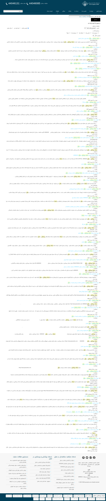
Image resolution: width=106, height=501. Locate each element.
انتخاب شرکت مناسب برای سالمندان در (87, 430)
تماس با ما (84, 11)
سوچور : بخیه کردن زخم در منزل (43, 481)
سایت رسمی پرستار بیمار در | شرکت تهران (85, 307)
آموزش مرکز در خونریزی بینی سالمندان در (85, 120)
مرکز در (93, 371)
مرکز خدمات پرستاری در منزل (100, 498)
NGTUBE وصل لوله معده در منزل (43, 478)
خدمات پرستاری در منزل (68, 496)
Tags (68, 33)
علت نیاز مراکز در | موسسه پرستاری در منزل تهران (83, 251)
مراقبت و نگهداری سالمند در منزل (67, 460)
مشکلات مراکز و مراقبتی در (88, 146)
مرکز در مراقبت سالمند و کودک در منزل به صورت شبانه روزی (81, 260)
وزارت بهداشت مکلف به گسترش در (87, 86)
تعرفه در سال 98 (91, 102)
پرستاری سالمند (42, 498)
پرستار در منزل (88, 496)
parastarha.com (88, 482)
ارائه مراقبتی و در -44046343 (88, 387)
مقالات (69, 11)
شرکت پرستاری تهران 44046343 (67, 467)
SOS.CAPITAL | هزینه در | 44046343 (86, 155)
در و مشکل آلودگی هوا (89, 292)
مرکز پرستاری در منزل (91, 498)
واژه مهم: (9, 28)
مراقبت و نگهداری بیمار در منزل (67, 470)
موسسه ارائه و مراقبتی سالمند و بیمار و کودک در (83, 283)
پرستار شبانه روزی (48, 498)
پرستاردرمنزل (50, 496)
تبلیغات (57, 11)
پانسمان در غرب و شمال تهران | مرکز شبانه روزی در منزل (82, 138)
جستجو (95, 19)
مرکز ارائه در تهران (90, 164)
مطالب (63, 11)
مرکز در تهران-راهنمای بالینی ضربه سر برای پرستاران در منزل (81, 95)
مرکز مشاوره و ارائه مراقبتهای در (87, 69)
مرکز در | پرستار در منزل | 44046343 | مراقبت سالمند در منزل (81, 267)
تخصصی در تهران (90, 242)
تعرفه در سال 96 (90, 224)
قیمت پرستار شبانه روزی (83, 498)
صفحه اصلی (99, 11)
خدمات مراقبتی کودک (69, 473)
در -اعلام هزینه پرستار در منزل (88, 330)
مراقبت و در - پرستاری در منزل (88, 111)
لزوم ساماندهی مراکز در (89, 274)
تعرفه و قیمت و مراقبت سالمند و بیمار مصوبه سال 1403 (83, 403)
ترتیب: (97, 28)
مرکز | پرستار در (91, 180)
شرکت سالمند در (90, 364)
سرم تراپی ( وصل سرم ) (45, 468)
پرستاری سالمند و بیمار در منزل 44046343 (65, 479)
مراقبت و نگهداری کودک (69, 476)
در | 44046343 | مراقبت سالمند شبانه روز (85, 198)
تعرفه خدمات (50, 11)
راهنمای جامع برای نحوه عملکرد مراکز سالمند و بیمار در (82, 173)
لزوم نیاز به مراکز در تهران (88, 233)
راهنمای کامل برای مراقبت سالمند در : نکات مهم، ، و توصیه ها (83, 412)
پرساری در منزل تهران (58, 496)
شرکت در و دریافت (90, 215)
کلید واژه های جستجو (95, 17)
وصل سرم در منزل (9, 495)
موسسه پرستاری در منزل (79, 496)
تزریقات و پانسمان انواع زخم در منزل (43, 475)
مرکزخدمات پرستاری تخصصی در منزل (42, 462)
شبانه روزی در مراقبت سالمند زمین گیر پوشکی (84, 189)
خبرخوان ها (74, 33)
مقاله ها (81, 33)
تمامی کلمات (24, 28)
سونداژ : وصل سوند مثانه (44, 472)
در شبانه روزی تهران (90, 346)
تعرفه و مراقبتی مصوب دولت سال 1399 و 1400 (85, 438)
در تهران (92, 323)
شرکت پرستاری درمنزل (99, 495)
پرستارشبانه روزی (66, 498)
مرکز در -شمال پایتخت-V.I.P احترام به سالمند (84, 129)
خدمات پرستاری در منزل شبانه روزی (58, 498)
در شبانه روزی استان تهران (88, 38)
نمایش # (98, 36)
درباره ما (91, 11)
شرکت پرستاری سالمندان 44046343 (66, 463)
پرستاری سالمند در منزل (74, 498)
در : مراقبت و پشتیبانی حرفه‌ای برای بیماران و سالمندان (82, 207)
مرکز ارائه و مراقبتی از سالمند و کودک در (85, 316)
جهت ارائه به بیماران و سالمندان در (87, 77)
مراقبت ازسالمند (36, 498)
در (94, 338)
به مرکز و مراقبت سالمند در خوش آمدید (86, 56)
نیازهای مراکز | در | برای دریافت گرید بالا (86, 47)
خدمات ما (76, 11)
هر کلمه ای (16, 28)
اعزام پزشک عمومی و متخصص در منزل (42, 465)
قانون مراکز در (91, 378)
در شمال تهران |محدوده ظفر (88, 300)
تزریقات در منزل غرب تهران (17, 495)
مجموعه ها (95, 33)
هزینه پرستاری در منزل (27, 495)
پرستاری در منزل (43, 496)
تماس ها (88, 33)
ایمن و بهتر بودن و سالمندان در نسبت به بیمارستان (84, 444)
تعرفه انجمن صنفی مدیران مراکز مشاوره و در (84, 63)
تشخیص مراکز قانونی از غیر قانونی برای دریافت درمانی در (83, 421)
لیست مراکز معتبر (92, 396)
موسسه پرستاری (35, 495)
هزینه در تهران (91, 355)
